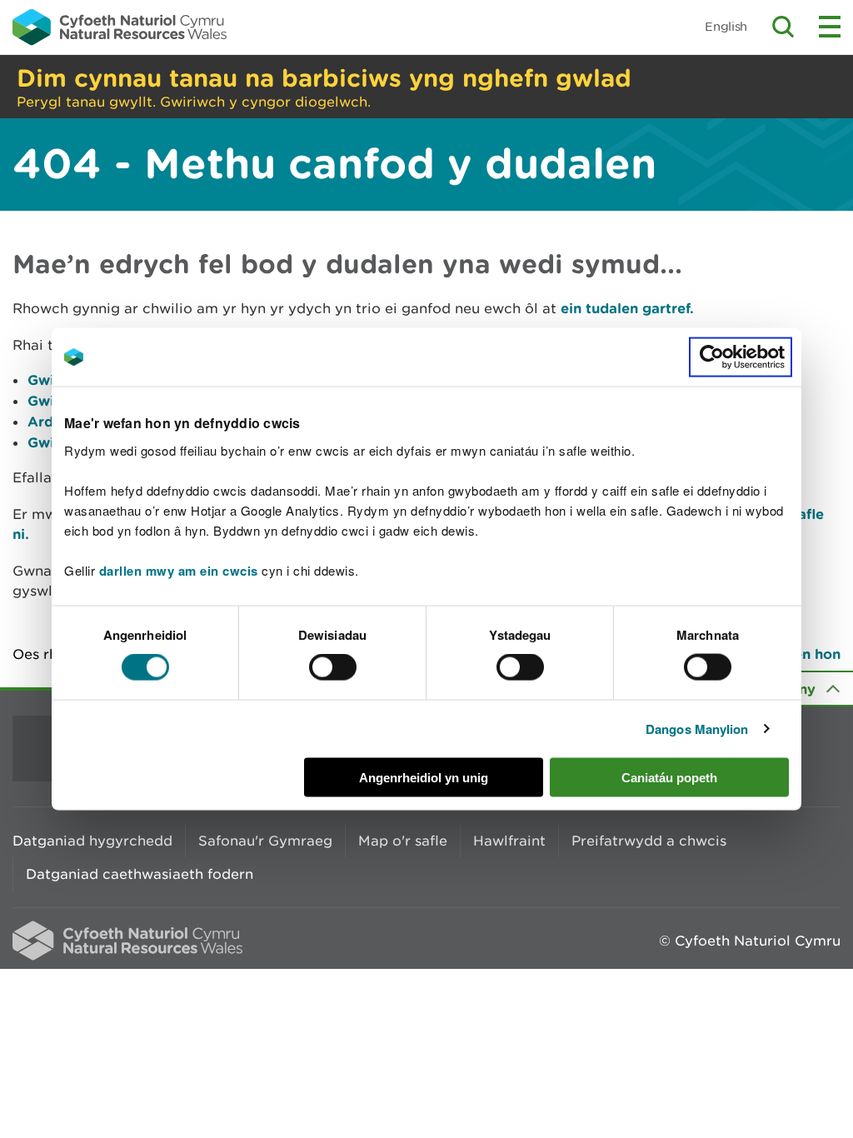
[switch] (333, 667)
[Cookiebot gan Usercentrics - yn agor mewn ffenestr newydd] (740, 357)
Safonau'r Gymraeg (265, 840)
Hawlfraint (509, 840)
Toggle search (783, 26)
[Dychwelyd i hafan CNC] (119, 26)
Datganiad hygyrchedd (92, 840)
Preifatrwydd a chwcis (648, 840)
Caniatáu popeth (669, 777)
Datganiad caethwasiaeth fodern (139, 874)
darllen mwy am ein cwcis (178, 570)
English (726, 26)
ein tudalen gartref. (627, 308)
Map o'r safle (402, 840)
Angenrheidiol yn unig (423, 777)
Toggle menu (829, 26)
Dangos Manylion (697, 729)
